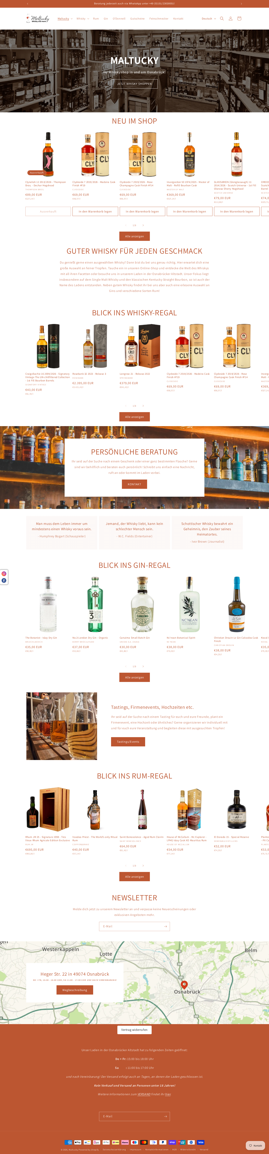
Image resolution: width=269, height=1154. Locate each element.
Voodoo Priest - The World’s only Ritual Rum (94, 838)
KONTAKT (134, 484)
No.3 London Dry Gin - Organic (90, 637)
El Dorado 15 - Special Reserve (231, 837)
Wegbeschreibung (74, 990)
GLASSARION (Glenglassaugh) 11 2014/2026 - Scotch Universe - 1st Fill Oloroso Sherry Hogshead (235, 185)
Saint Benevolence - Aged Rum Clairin (142, 837)
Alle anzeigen (134, 236)
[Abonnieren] (165, 926)
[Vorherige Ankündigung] (27, 3)
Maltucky (73, 1149)
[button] (64, 18)
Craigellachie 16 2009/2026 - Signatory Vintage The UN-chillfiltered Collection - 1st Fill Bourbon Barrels (47, 377)
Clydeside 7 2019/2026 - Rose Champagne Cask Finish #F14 (136, 184)
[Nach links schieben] (126, 225)
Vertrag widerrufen (134, 1030)
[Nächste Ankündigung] (241, 3)
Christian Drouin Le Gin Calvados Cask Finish (236, 639)
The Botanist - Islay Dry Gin (41, 637)
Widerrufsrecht (188, 1149)
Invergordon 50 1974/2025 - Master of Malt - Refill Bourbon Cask (188, 184)
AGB (174, 1149)
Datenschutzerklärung (114, 1149)
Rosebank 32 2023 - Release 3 (89, 373)
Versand (204, 1149)
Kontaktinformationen (157, 1149)
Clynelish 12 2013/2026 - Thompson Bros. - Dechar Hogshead (45, 184)
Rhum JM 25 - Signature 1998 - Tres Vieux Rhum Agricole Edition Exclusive (47, 838)
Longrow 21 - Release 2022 (135, 373)
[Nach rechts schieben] (143, 225)
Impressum (135, 1149)
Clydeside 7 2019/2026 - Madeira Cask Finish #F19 (93, 184)
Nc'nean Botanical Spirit (181, 637)
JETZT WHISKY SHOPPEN (134, 84)
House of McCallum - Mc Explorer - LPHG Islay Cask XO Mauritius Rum (187, 838)
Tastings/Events (128, 741)
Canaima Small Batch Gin (135, 637)
